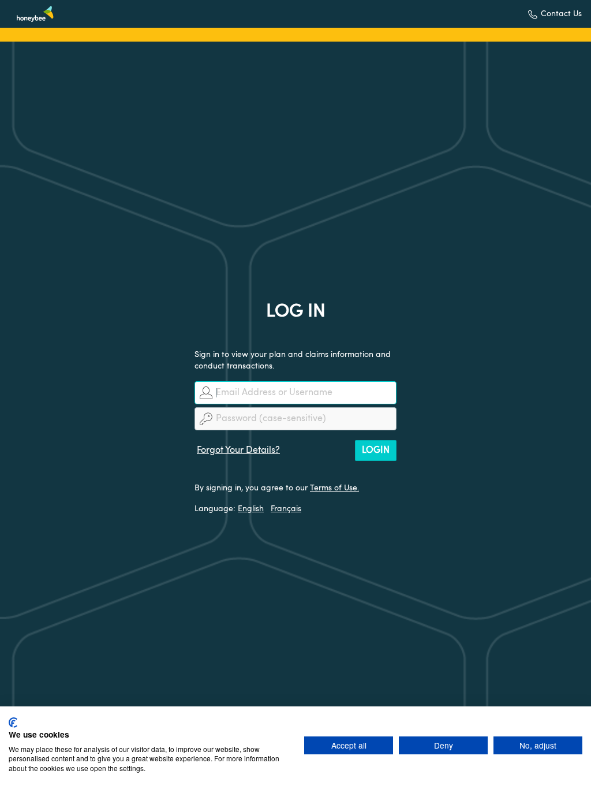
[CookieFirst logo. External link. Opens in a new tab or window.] (13, 722)
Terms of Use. (334, 488)
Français (286, 509)
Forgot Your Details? (238, 450)
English (251, 509)
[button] (554, 14)
